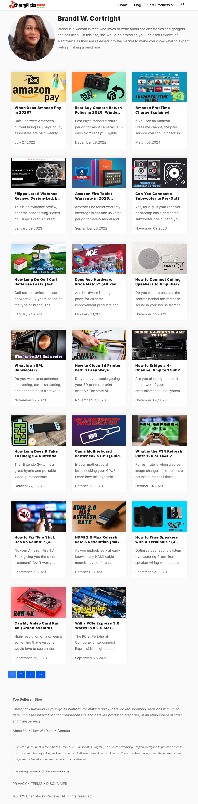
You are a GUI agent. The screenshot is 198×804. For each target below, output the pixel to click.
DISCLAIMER (56, 784)
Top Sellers (22, 699)
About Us (20, 731)
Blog (137, 5)
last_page (40, 674)
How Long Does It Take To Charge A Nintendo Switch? (36, 456)
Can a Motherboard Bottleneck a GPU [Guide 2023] (98, 456)
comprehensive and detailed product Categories (100, 715)
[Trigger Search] (183, 5)
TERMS (36, 784)
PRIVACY (20, 784)
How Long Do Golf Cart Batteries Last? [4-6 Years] (36, 284)
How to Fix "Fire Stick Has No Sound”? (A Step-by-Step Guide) (35, 542)
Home (123, 5)
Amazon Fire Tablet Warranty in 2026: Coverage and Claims (95, 198)
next (30, 674)
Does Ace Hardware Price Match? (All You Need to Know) (96, 284)
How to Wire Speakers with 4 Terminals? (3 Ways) (156, 542)
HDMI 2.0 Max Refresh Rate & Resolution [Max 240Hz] (97, 542)
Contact (63, 731)
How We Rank (42, 731)
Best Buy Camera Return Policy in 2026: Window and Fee (98, 112)
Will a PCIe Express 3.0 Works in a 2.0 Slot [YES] (97, 628)
